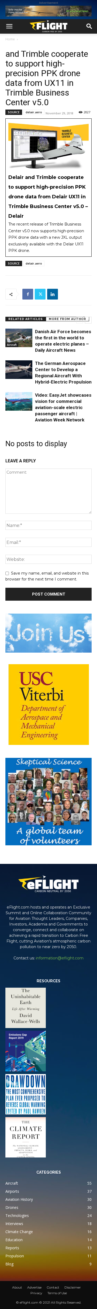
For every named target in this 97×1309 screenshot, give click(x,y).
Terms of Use (57, 1293)
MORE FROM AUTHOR (67, 319)
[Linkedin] (52, 294)
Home (10, 39)
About (17, 1287)
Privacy (36, 1293)
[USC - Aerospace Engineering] (48, 704)
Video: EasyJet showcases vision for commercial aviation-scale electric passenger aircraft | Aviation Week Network (63, 407)
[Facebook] (27, 294)
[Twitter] (40, 294)
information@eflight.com (60, 958)
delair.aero (34, 112)
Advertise (34, 1287)
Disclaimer (72, 1287)
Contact (53, 1287)
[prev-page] (79, 320)
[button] (9, 26)
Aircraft (12, 345)
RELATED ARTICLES (25, 319)
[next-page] (88, 320)
